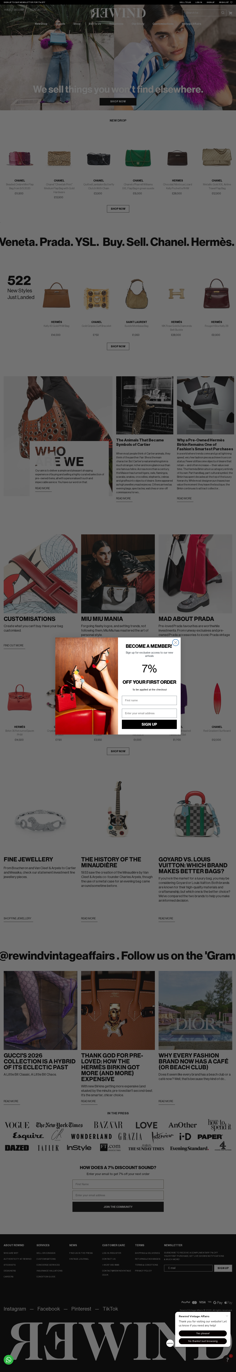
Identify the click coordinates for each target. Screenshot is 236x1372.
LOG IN (198, 2)
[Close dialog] (175, 642)
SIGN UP (211, 2)
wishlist (224, 2)
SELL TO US (185, 2)
